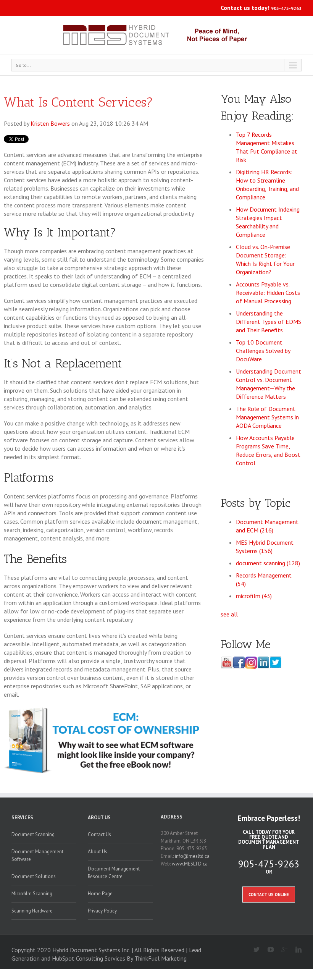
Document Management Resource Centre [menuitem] (114, 872)
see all (229, 614)
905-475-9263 (286, 8)
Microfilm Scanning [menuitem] (31, 893)
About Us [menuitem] (99, 817)
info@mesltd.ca (192, 856)
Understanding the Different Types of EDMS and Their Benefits (268, 321)
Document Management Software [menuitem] (37, 855)
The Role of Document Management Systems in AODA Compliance (267, 417)
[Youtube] (267, 950)
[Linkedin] (295, 950)
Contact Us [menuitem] (99, 834)
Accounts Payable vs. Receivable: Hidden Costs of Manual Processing (268, 292)
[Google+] (281, 950)
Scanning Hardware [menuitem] (32, 911)
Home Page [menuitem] (100, 893)
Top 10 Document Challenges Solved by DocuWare (263, 350)
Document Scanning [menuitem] (33, 834)
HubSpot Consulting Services (88, 958)
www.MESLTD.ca (190, 864)
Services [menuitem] (22, 817)
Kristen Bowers (50, 123)
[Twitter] (253, 950)
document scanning (268, 563)
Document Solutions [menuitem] (33, 876)
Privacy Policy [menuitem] (102, 911)
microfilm (254, 596)
